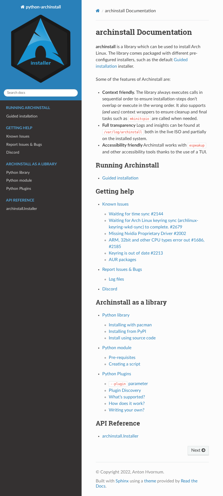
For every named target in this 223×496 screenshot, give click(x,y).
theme (150, 481)
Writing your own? (126, 410)
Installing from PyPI (127, 331)
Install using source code (132, 338)
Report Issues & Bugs (24, 144)
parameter (129, 384)
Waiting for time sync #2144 (136, 214)
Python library (18, 172)
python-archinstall (43, 7)
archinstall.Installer (21, 209)
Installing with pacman (130, 325)
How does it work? (127, 403)
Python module (19, 180)
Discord (12, 152)
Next (196, 450)
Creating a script (124, 364)
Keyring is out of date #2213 (136, 253)
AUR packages (122, 260)
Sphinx (122, 481)
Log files (116, 279)
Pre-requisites (122, 357)
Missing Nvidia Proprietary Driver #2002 (147, 233)
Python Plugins (18, 189)
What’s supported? (127, 397)
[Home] (98, 10)
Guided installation (22, 116)
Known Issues (17, 136)
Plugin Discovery (125, 390)
